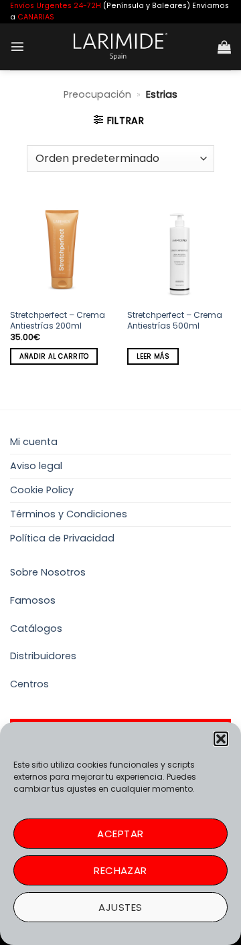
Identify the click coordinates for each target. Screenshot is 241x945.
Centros (29, 684)
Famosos (33, 600)
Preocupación (97, 94)
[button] (221, 739)
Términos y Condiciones (68, 514)
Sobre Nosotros (48, 572)
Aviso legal (36, 465)
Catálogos (36, 628)
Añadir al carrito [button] (54, 356)
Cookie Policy (42, 490)
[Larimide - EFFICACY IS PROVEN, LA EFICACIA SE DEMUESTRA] (121, 46)
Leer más (153, 356)
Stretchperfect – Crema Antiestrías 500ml (174, 320)
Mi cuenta (34, 441)
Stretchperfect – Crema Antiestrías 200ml (57, 320)
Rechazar (120, 870)
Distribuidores (43, 656)
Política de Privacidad (62, 538)
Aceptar (120, 834)
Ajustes (120, 907)
